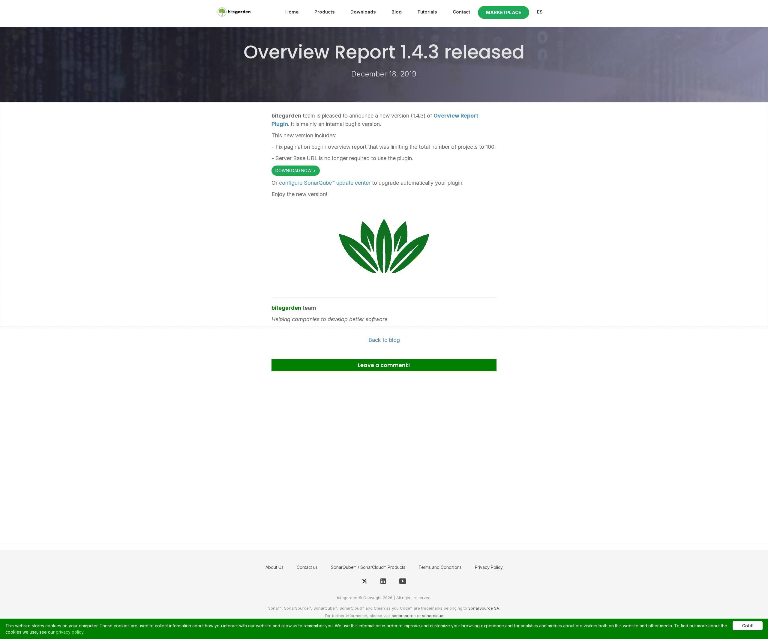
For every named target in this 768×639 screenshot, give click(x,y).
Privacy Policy (489, 567)
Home (292, 12)
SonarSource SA (483, 608)
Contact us (307, 567)
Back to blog (384, 340)
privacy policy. (70, 632)
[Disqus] (384, 455)
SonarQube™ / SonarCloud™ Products (368, 567)
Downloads (363, 12)
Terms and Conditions (440, 567)
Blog (397, 12)
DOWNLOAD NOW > (295, 170)
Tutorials (427, 12)
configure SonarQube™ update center (324, 183)
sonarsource (404, 615)
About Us (275, 567)
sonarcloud (432, 615)
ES (540, 12)
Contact (461, 12)
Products (324, 12)
